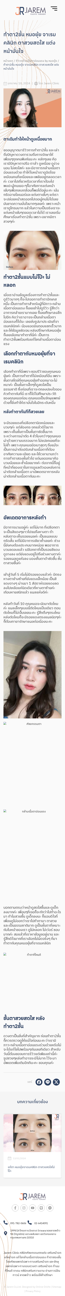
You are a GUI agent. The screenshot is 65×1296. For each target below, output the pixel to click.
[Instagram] (23, 1207)
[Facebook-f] (15, 1207)
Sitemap (56, 1287)
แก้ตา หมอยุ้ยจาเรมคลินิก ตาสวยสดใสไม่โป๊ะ (31, 1169)
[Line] (41, 1207)
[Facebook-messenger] (49, 1207)
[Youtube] (32, 1207)
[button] (7, 495)
